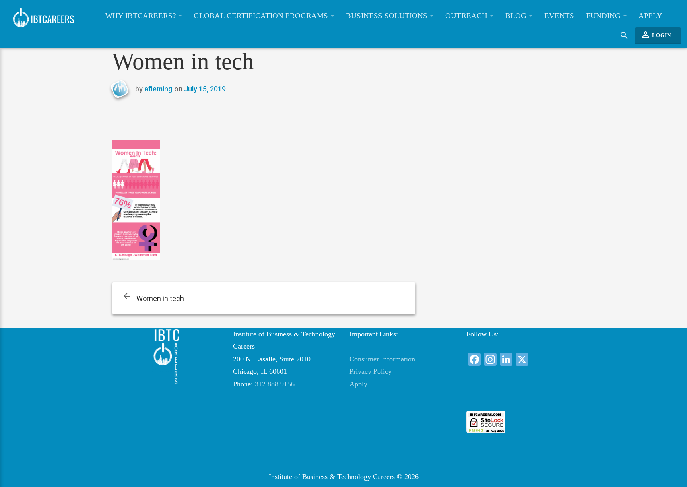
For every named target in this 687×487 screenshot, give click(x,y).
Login (656, 34)
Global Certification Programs (262, 16)
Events (559, 16)
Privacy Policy (370, 371)
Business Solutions (387, 16)
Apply (650, 16)
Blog (516, 16)
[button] (518, 396)
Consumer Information (382, 359)
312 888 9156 (275, 384)
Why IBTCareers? (141, 16)
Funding (604, 16)
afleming (158, 89)
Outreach (467, 16)
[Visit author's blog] (122, 89)
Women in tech (160, 298)
